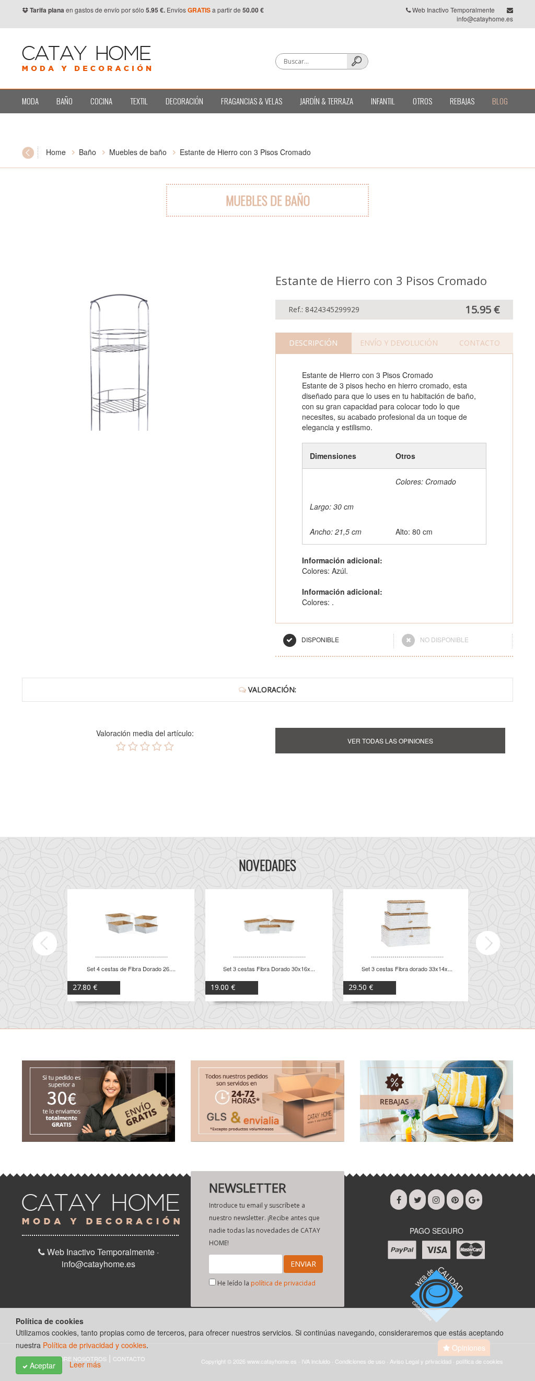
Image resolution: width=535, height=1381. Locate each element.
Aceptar (41, 1365)
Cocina (101, 101)
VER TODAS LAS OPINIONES (390, 740)
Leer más (85, 1364)
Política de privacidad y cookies (94, 1345)
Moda (30, 101)
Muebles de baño (138, 152)
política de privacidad (283, 1283)
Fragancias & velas (251, 101)
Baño (64, 101)
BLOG (500, 101)
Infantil (383, 101)
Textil (139, 101)
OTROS (422, 101)
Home (56, 152)
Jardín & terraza (326, 101)
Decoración (184, 101)
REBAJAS (462, 101)
